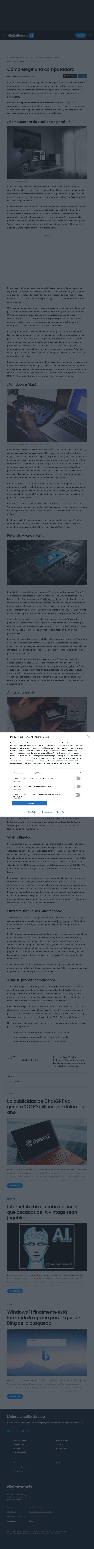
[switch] (77, 778)
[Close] (89, 737)
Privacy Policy (61, 812)
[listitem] (47, 773)
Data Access (47, 812)
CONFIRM (29, 803)
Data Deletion (33, 812)
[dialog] (47, 774)
